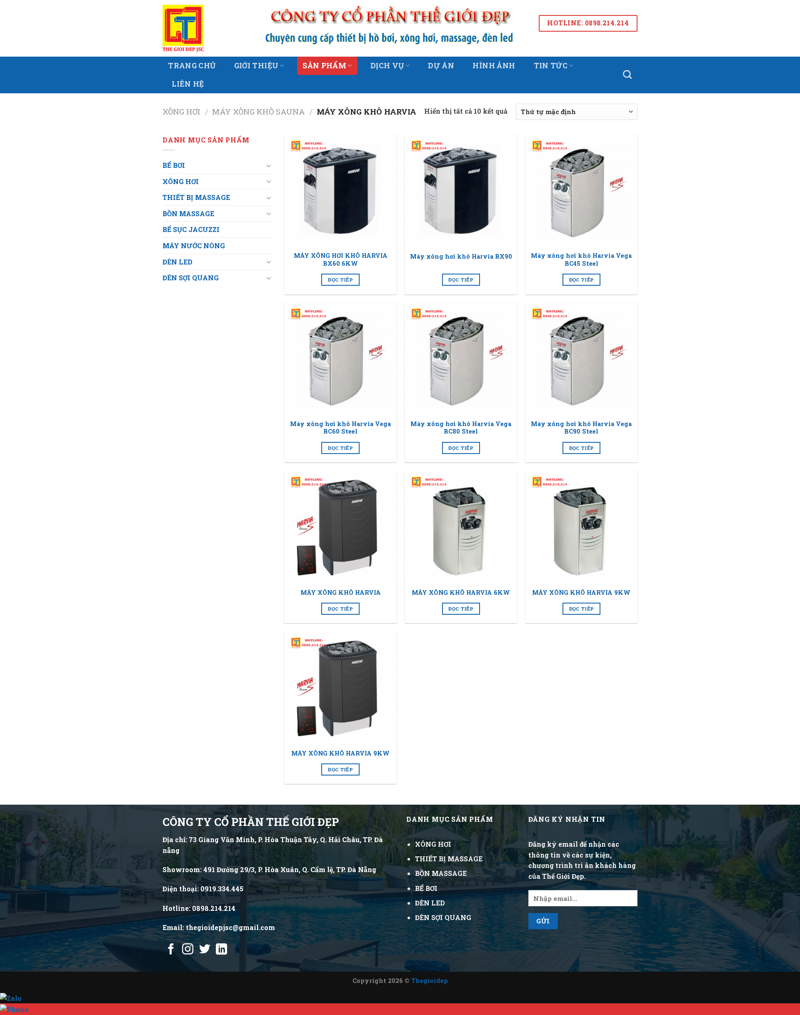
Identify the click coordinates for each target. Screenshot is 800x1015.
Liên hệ (188, 84)
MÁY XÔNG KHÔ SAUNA (258, 112)
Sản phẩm (324, 65)
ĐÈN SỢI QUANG (190, 277)
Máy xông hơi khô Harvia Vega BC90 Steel (581, 428)
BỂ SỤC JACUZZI (191, 229)
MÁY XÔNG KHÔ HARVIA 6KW (461, 592)
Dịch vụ (387, 65)
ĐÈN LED (177, 261)
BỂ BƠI (173, 165)
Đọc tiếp (340, 280)
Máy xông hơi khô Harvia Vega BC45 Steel (581, 259)
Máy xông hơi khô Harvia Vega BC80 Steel (460, 428)
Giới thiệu (256, 65)
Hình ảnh (493, 65)
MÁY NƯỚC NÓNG (193, 245)
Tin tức (551, 65)
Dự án (441, 65)
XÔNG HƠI (181, 112)
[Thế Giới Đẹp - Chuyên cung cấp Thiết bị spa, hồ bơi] (194, 28)
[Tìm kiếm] (628, 74)
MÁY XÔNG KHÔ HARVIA (340, 592)
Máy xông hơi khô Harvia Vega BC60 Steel (340, 428)
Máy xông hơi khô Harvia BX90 (461, 256)
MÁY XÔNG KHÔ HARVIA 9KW (581, 592)
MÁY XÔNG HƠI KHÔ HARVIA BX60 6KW (341, 259)
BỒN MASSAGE (188, 213)
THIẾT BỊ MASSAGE (196, 197)
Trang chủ (191, 65)
